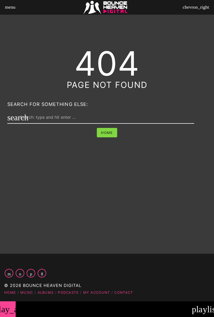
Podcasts (68, 292)
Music (26, 292)
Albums (46, 292)
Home (107, 133)
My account (96, 292)
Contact (123, 292)
